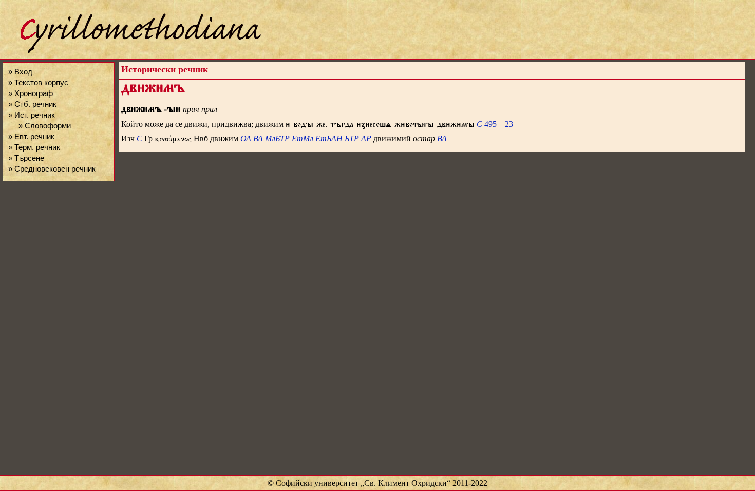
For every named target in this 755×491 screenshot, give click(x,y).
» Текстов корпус (38, 82)
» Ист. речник (31, 114)
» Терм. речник (34, 147)
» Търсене (26, 158)
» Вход (20, 71)
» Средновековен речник (52, 168)
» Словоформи (44, 125)
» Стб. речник (32, 104)
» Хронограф (30, 93)
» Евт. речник (31, 136)
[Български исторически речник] (131, 51)
